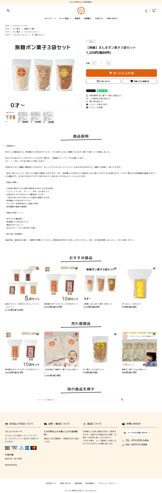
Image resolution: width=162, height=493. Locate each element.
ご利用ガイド (50, 483)
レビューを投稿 (94, 107)
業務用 (77, 18)
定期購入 (88, 18)
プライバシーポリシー (107, 483)
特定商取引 (90, 483)
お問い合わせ (112, 18)
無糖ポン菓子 (29, 28)
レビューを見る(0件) (96, 104)
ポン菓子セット (38, 35)
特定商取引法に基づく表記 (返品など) (104, 95)
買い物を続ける (94, 101)
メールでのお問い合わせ (136, 432)
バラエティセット (31, 31)
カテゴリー (49, 18)
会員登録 (78, 483)
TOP (7, 25)
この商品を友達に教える (98, 98)
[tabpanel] (43, 75)
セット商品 (64, 18)
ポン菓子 (16, 28)
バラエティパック (19, 25)
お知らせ (99, 18)
